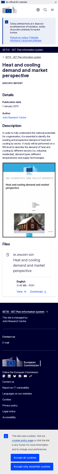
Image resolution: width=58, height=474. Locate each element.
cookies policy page (22, 440)
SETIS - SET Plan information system (23, 57)
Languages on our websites (17, 393)
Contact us (8, 381)
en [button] (38, 10)
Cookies (6, 399)
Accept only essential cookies (32, 466)
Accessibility (9, 417)
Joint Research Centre (14, 117)
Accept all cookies (25, 457)
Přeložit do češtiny (19, 37)
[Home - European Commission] (9, 9)
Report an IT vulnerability (15, 387)
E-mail (5, 342)
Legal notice (8, 411)
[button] (21, 292)
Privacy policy (10, 405)
